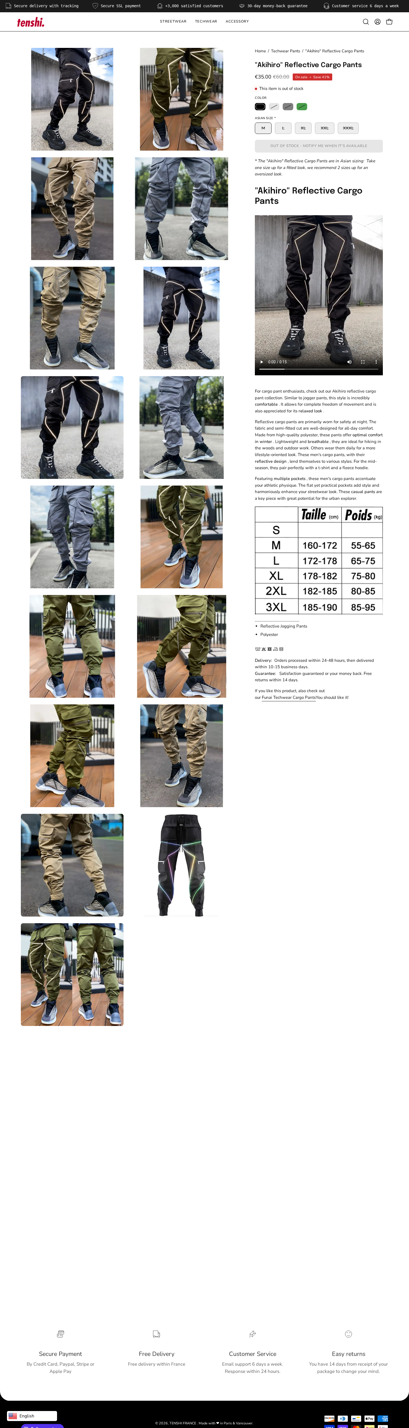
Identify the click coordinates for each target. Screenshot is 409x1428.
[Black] (260, 106)
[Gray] (288, 106)
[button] (206, 21)
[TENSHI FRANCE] (31, 21)
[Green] (302, 106)
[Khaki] (274, 106)
